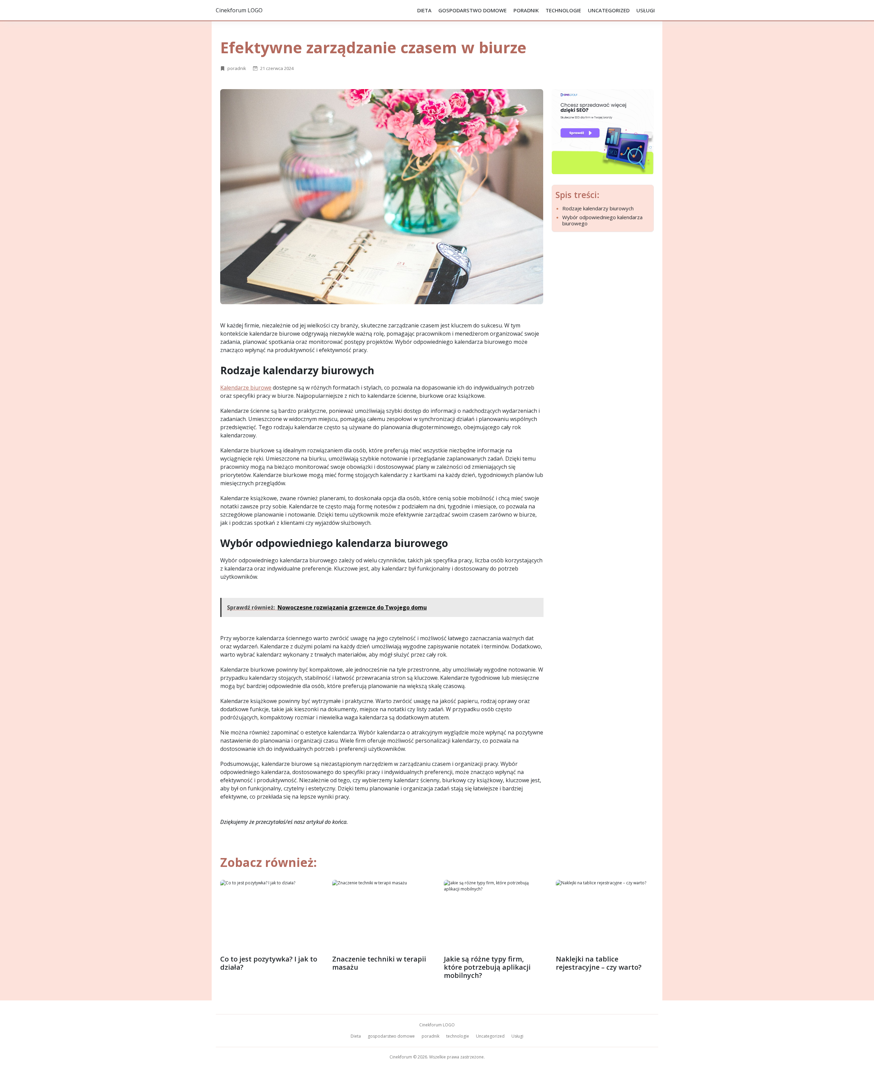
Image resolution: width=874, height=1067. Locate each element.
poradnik (526, 10)
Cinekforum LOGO (239, 10)
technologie (563, 10)
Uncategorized (609, 10)
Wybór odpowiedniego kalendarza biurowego (602, 220)
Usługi (645, 10)
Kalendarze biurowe (245, 387)
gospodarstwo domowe (472, 10)
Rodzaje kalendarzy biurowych (598, 208)
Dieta (424, 10)
